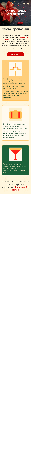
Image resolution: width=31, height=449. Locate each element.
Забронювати (15, 54)
